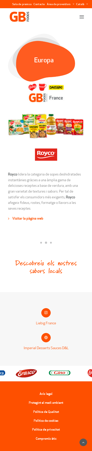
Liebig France (46, 323)
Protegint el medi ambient (46, 403)
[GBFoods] (19, 17)
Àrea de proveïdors (59, 4)
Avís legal (46, 394)
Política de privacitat (46, 429)
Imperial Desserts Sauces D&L (46, 348)
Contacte (39, 4)
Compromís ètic (46, 439)
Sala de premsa (21, 4)
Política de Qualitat (46, 412)
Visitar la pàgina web (27, 218)
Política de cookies (46, 421)
